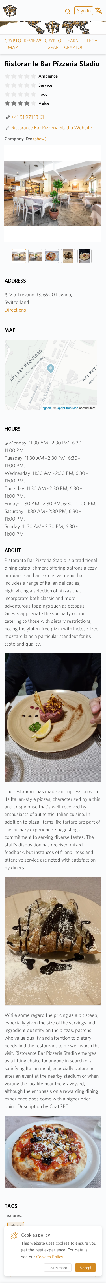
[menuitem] (83, 10)
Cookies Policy (49, 1257)
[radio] (7, 76)
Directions (15, 309)
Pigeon (46, 407)
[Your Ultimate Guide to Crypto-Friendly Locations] (12, 11)
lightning (16, 1225)
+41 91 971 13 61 (27, 117)
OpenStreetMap (67, 407)
